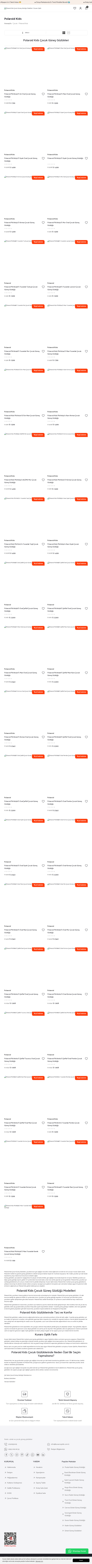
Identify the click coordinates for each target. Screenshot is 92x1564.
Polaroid (7, 283)
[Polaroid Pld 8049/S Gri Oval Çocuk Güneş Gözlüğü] (24, 67)
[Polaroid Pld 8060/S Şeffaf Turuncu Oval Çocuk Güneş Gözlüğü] (24, 1032)
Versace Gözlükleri (9, 1382)
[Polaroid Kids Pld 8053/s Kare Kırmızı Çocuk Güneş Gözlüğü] (67, 389)
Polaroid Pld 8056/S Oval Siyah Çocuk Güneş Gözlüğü (20, 867)
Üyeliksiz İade (41, 1493)
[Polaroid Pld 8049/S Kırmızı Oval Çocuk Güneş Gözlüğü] (24, 710)
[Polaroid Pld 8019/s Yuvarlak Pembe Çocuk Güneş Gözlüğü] (67, 1096)
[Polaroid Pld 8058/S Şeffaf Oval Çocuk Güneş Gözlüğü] (67, 582)
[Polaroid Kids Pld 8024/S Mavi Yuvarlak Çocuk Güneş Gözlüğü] (67, 324)
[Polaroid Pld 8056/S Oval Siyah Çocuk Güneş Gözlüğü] (24, 839)
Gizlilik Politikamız (13, 1488)
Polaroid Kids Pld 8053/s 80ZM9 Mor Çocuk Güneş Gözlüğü (20, 481)
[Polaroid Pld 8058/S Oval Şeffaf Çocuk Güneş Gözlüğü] (24, 582)
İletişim (9, 1472)
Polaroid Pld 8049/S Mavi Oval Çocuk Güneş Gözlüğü (63, 95)
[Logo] (22, 8)
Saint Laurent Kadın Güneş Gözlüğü (74, 1481)
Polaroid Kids (23, 23)
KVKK (9, 1493)
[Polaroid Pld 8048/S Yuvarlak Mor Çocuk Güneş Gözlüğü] (24, 324)
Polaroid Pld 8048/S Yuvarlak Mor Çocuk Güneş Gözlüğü (22, 352)
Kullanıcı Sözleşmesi (14, 1483)
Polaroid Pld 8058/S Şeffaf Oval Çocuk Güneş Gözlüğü (64, 610)
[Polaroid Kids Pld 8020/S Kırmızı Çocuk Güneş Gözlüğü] (67, 453)
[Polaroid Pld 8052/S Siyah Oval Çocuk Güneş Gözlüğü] (24, 131)
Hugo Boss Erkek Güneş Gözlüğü (73, 1489)
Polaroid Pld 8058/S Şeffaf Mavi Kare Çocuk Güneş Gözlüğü (63, 674)
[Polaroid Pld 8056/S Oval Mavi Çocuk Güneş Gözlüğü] (24, 903)
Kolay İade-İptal (42, 1488)
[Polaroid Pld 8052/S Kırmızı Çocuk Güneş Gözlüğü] (24, 196)
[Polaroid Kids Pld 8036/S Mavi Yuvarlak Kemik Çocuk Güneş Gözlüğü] (24, 1225)
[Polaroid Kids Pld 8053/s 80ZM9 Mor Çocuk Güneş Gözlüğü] (24, 453)
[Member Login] (80, 8)
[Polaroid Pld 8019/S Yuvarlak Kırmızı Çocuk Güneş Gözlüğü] (24, 1160)
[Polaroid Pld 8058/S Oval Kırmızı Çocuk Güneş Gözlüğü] (67, 839)
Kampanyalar (41, 1477)
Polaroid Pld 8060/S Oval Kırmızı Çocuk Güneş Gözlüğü (64, 995)
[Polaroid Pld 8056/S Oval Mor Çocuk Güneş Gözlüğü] (67, 903)
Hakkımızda (11, 1467)
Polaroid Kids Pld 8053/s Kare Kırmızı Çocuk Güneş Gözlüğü (63, 417)
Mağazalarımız (12, 1477)
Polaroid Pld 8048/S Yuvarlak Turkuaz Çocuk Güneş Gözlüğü (20, 288)
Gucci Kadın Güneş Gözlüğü (75, 1495)
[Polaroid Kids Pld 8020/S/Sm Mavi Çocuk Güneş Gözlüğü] (24, 389)
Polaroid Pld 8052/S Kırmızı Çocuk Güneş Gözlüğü (19, 224)
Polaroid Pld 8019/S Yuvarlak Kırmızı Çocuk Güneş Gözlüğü (20, 1188)
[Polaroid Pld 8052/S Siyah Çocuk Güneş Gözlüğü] (67, 131)
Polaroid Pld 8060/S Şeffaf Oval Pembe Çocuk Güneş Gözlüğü (64, 1060)
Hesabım (39, 1467)
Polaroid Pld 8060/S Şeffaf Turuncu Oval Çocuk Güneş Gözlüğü (22, 1060)
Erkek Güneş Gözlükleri (73, 1530)
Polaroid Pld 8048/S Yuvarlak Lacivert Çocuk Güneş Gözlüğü (64, 288)
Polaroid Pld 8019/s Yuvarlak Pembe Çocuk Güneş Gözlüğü (63, 1124)
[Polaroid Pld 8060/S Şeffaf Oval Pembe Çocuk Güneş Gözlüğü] (67, 1032)
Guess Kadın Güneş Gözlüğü (75, 1520)
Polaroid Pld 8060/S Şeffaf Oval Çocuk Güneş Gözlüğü (21, 995)
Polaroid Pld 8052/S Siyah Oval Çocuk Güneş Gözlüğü (20, 159)
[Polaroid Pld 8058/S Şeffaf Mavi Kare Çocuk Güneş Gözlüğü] (67, 646)
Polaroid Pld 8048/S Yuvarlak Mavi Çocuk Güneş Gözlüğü (65, 1188)
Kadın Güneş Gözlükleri (73, 1525)
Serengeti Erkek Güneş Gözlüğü (73, 1514)
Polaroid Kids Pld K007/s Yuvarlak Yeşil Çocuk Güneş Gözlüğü (21, 545)
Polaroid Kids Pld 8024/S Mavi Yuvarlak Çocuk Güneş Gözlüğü (64, 352)
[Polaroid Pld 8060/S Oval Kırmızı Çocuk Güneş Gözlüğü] (67, 967)
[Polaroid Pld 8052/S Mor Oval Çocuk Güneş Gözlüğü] (67, 196)
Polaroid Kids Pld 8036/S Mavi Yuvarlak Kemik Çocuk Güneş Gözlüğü (21, 1253)
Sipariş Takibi (41, 1483)
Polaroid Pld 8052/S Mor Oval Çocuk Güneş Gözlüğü (63, 224)
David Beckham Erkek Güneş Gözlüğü (75, 1474)
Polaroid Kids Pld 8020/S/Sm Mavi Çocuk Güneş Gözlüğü (22, 417)
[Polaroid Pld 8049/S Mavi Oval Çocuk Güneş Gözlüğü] (67, 67)
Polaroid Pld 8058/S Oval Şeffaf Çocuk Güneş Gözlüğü (21, 610)
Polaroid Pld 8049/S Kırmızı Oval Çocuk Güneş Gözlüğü (21, 738)
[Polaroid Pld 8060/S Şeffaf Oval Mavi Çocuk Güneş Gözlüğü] (24, 1096)
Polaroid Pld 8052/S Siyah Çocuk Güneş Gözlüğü (65, 158)
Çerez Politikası (12, 1498)
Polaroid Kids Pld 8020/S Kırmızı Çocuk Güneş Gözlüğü (64, 481)
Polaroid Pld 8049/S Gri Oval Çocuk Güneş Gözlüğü (20, 95)
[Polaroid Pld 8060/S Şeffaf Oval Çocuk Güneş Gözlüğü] (24, 967)
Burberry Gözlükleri (10, 1378)
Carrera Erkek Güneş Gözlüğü (75, 1507)
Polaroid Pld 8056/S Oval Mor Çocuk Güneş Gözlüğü (63, 931)
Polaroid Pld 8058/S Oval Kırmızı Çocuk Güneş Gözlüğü (64, 867)
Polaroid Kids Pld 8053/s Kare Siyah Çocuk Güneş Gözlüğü (63, 545)
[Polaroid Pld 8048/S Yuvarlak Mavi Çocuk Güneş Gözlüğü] (67, 1160)
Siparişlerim (40, 1472)
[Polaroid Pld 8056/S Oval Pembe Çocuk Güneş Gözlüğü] (67, 775)
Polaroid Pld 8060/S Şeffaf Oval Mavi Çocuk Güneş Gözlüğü (20, 1124)
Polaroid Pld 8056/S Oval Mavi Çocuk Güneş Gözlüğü (20, 931)
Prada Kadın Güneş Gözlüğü (75, 1467)
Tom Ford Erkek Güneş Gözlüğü (73, 1501)
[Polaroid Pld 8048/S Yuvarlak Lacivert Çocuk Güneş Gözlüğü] (67, 260)
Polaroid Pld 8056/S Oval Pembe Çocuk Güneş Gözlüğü (64, 802)
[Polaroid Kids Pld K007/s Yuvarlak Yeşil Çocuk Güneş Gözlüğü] (24, 517)
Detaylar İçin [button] (39, 1561)
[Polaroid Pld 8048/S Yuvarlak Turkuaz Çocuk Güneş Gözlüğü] (24, 260)
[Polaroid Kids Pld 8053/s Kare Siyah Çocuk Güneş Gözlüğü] (67, 517)
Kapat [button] (81, 1560)
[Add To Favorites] (43, 94)
